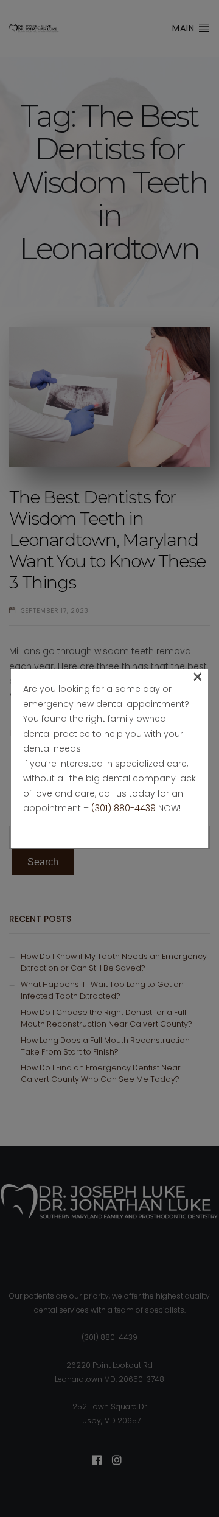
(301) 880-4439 (123, 808)
